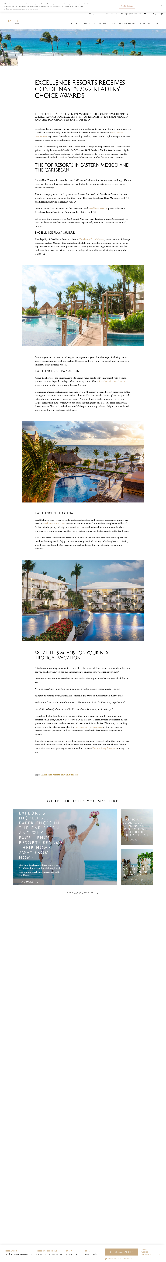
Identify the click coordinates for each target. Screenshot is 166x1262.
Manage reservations (96, 14)
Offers (86, 23)
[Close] (162, 5)
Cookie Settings (127, 6)
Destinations (100, 23)
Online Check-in (111, 14)
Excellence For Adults (123, 23)
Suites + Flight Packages (146, 1252)
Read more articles (80, 893)
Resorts (75, 23)
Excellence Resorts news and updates (59, 774)
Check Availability (121, 1252)
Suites (142, 23)
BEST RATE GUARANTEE (120, 1259)
